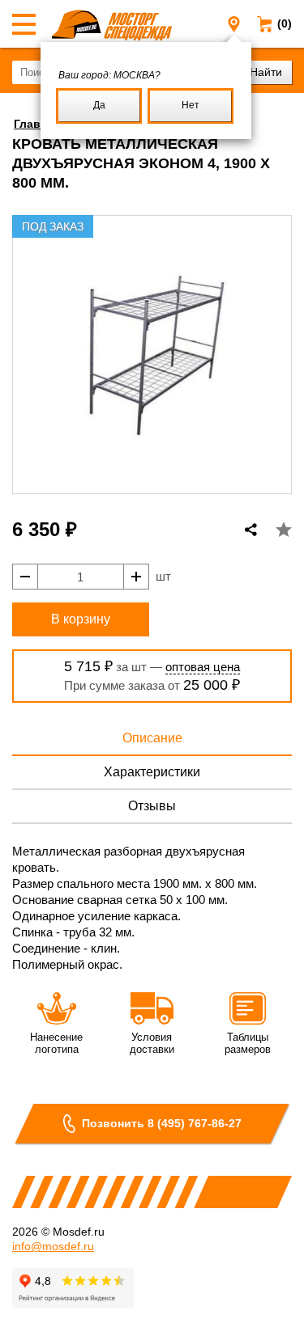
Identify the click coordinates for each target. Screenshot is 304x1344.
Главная (37, 123)
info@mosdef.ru (53, 1246)
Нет (190, 105)
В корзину (80, 619)
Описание (152, 738)
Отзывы (152, 806)
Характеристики (152, 772)
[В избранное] (284, 530)
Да (99, 105)
